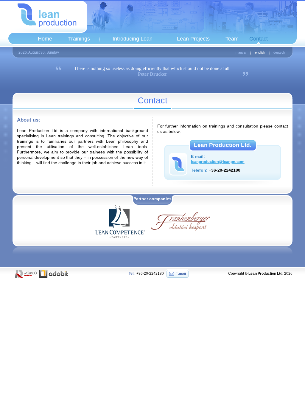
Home (45, 39)
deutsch (279, 52)
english (260, 52)
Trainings (79, 39)
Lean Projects (193, 39)
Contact (258, 39)
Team (232, 39)
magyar (241, 52)
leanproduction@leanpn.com (218, 162)
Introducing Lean (132, 39)
